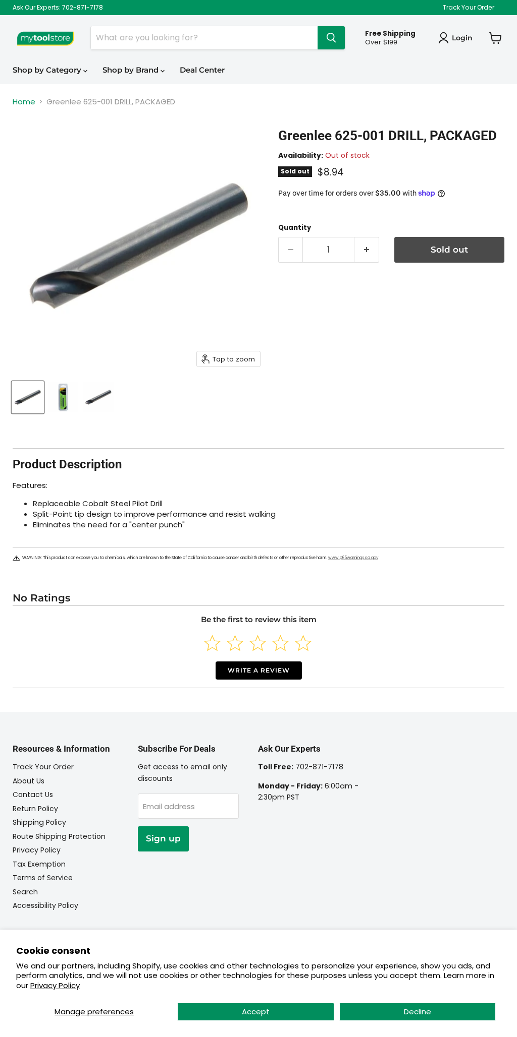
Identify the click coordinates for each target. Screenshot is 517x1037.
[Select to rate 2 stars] (235, 643)
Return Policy (35, 809)
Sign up (163, 838)
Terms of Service (43, 878)
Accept (256, 1011)
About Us (28, 781)
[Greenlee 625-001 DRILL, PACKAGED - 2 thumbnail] (63, 397)
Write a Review (259, 670)
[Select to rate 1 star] (212, 643)
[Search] (331, 37)
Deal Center (202, 70)
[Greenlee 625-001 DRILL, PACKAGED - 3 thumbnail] (98, 397)
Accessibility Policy (45, 905)
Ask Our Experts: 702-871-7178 (58, 7)
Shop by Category (48, 70)
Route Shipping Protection (59, 836)
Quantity (294, 227)
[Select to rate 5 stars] (303, 643)
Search (25, 892)
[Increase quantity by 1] (366, 250)
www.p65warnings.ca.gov (353, 558)
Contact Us (33, 794)
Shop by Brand (131, 70)
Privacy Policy (55, 985)
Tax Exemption (39, 864)
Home (24, 101)
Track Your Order (468, 7)
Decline (417, 1011)
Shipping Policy (39, 822)
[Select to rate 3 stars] (257, 643)
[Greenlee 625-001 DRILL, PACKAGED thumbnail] (28, 397)
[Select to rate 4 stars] (280, 643)
